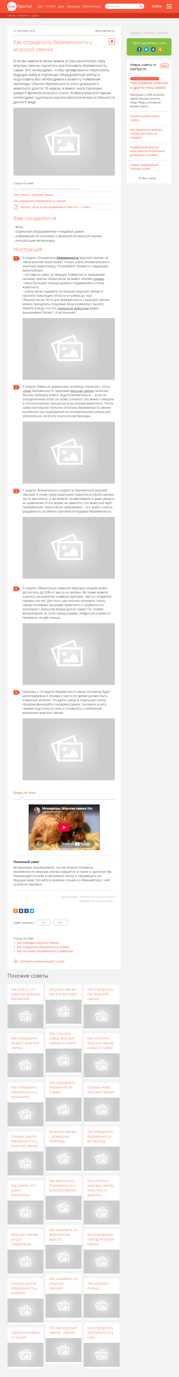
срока (27, 391)
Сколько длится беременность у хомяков (24, 1288)
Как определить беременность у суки (100, 1332)
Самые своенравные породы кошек (144, 167)
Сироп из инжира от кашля (25, 1334)
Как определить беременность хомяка (43, 947)
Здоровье (73, 6)
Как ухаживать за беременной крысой (63, 1234)
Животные (24, 15)
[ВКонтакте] (153, 49)
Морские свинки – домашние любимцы (62, 1136)
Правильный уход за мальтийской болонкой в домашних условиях (147, 151)
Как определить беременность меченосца (100, 1136)
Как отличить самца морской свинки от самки (62, 1038)
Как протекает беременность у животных (45, 951)
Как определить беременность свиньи (39, 201)
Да (43, 922)
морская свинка (82, 391)
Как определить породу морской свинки (100, 1239)
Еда (40, 6)
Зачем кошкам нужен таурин (144, 118)
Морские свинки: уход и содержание (25, 1239)
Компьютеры (92, 6)
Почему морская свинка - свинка (63, 1330)
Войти (157, 6)
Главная (11, 15)
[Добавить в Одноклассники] (15, 911)
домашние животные (73, 308)
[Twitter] (146, 49)
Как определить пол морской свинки (100, 994)
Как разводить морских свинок (38, 943)
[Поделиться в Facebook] (26, 911)
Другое (36, 15)
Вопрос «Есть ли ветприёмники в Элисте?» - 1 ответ (55, 207)
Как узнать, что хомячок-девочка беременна (25, 994)
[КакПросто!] (19, 6)
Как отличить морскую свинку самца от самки (100, 1043)
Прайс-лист (149, 32)
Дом (61, 6)
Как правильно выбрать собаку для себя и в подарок (146, 133)
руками (98, 279)
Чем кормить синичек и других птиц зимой (149, 85)
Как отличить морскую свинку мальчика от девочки (100, 1187)
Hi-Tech (51, 6)
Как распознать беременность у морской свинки (62, 1185)
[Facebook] (139, 49)
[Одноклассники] (160, 49)
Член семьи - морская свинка (33, 195)
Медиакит (136, 32)
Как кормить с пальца (98, 1285)
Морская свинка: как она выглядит (63, 991)
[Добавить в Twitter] (32, 911)
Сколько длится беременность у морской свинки (24, 1141)
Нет (60, 922)
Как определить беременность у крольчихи (24, 1092)
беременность (68, 258)
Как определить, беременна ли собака (62, 1087)
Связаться (162, 32)
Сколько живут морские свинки (100, 1089)
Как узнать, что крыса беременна (23, 1190)
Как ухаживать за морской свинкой (63, 1283)
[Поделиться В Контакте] (21, 911)
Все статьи (149, 178)
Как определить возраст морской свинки (25, 1043)
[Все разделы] (169, 6)
